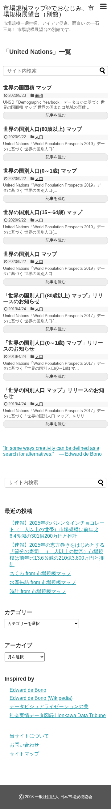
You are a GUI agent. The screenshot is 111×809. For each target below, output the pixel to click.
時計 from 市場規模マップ (38, 591)
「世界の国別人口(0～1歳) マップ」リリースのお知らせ (53, 346)
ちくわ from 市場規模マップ (40, 573)
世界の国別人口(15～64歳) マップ (42, 212)
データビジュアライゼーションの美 (49, 706)
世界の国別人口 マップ (30, 254)
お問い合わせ (24, 744)
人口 (39, 137)
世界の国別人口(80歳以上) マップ (42, 129)
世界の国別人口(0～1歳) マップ (40, 171)
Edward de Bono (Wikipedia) (41, 698)
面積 (39, 95)
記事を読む (56, 115)
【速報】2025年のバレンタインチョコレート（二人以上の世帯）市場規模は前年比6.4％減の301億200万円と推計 (57, 529)
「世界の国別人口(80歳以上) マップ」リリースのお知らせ (53, 298)
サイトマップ (24, 753)
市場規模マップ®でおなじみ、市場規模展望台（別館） (48, 11)
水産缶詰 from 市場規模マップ (43, 582)
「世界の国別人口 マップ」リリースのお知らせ (53, 393)
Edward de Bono (28, 690)
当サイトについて (29, 735)
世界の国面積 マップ (27, 88)
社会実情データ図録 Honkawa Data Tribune (58, 715)
